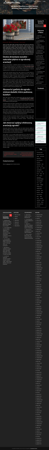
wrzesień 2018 (39, 357)
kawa (41, 173)
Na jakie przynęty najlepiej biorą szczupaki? (7, 224)
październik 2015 (39, 421)
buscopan (38, 162)
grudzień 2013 (38, 443)
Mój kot (16, 218)
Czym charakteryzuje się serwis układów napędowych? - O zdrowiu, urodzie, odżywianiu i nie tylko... (7, 230)
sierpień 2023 (38, 249)
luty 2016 (38, 414)
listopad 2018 (38, 354)
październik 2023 (39, 245)
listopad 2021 (38, 288)
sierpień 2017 (38, 381)
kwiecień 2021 (39, 300)
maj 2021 (38, 299)
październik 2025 (39, 214)
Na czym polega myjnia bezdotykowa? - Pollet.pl (7, 240)
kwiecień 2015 (39, 432)
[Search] (45, 26)
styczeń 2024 (38, 240)
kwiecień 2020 (39, 322)
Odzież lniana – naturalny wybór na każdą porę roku (40, 37)
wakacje (41, 198)
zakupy (42, 202)
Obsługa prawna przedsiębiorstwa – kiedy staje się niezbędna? (40, 52)
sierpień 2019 (38, 337)
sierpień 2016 (38, 403)
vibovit (38, 198)
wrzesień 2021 (39, 291)
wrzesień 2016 (39, 401)
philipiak (41, 184)
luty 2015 (38, 436)
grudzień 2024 (38, 222)
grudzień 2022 (38, 264)
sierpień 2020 (38, 315)
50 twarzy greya (39, 152)
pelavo (41, 182)
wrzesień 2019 (39, 335)
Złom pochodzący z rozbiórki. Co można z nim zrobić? (7, 253)
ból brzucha (39, 164)
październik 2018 (39, 355)
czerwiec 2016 (39, 407)
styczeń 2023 (38, 262)
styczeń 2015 (38, 438)
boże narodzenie (39, 160)
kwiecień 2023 (39, 256)
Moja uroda (17, 222)
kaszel (38, 173)
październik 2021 (39, 289)
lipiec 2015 (38, 427)
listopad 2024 (38, 223)
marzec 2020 (38, 324)
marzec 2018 (38, 368)
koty (37, 175)
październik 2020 (39, 311)
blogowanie (39, 158)
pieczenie (38, 190)
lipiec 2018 (38, 361)
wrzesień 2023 (39, 247)
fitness (38, 167)
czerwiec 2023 (39, 253)
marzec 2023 (38, 258)
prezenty (38, 192)
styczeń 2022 (38, 284)
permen (38, 184)
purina (42, 192)
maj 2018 (38, 365)
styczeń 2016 (38, 416)
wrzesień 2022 (39, 269)
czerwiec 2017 (39, 385)
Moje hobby (17, 223)
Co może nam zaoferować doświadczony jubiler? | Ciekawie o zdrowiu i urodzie (7, 259)
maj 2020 (38, 321)
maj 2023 (38, 255)
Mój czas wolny (16, 42)
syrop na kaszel (39, 194)
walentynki (38, 200)
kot (43, 173)
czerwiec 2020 (39, 319)
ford (40, 167)
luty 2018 (38, 370)
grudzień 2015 (38, 418)
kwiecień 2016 (39, 410)
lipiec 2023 (38, 251)
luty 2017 (38, 392)
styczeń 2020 (38, 328)
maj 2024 (38, 234)
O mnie (44, 1)
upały (38, 196)
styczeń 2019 (38, 350)
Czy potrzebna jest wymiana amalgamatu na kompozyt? (40, 41)
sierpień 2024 (38, 229)
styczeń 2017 (38, 394)
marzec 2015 (38, 434)
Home (34, 1)
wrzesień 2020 (39, 313)
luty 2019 (38, 348)
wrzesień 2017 (39, 379)
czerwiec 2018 (39, 363)
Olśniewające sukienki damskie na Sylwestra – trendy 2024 (10, 154)
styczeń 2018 (38, 372)
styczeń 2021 (38, 306)
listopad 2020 (38, 310)
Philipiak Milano (39, 188)
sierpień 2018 (38, 359)
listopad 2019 (38, 332)
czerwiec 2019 (39, 341)
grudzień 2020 (38, 308)
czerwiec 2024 (39, 233)
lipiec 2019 (38, 339)
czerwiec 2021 (39, 297)
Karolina (11, 42)
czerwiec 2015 (39, 429)
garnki (44, 167)
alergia (38, 156)
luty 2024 (38, 238)
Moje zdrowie (17, 225)
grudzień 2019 (38, 330)
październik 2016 (39, 399)
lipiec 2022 (38, 273)
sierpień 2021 (38, 293)
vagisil (41, 196)
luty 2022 (38, 282)
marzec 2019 (38, 346)
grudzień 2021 (38, 286)
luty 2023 (38, 260)
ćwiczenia (38, 205)
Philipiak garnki (39, 186)
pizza (42, 190)
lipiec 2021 (38, 295)
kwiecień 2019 (39, 344)
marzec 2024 (38, 236)
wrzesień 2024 (39, 227)
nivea (38, 182)
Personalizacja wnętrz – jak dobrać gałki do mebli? (40, 73)
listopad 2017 (38, 376)
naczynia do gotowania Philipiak (40, 178)
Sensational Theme (33, 448)
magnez (40, 175)
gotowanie (38, 171)
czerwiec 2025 (39, 216)
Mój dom (16, 216)
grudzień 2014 (38, 440)
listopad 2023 (38, 244)
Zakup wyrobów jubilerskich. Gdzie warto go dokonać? (7, 263)
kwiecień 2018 (39, 366)
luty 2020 (38, 326)
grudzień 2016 (38, 396)
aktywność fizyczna (40, 154)
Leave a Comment (22, 42)
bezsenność (42, 156)
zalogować (8, 164)
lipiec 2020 (38, 317)
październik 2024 (39, 225)
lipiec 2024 (38, 231)
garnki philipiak (39, 169)
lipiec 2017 (38, 383)
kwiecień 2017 (39, 388)
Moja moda (17, 220)
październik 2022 (39, 267)
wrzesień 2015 (39, 423)
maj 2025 (38, 218)
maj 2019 (38, 343)
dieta (42, 164)
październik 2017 (39, 377)
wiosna (43, 200)
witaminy (38, 202)
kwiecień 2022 (39, 278)
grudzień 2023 (38, 242)
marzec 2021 (38, 302)
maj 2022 (38, 277)
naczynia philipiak (40, 180)
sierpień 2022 (38, 271)
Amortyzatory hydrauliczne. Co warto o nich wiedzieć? (7, 236)
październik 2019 (39, 333)
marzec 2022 (38, 280)
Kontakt (39, 1)
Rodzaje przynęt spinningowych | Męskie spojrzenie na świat (7, 222)
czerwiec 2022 (39, 275)
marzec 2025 (38, 220)
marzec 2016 (38, 412)
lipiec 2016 (38, 405)
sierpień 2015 (38, 425)
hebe (42, 171)
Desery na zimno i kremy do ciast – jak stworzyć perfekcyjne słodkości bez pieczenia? (26, 154)
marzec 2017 (38, 390)
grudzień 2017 (38, 374)
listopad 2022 (38, 266)
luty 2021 (38, 304)
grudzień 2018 (38, 352)
